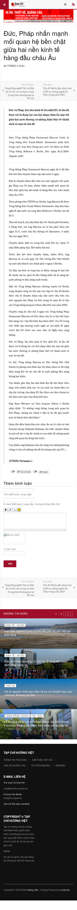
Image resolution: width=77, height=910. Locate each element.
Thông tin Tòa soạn (15, 759)
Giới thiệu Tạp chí (42, 759)
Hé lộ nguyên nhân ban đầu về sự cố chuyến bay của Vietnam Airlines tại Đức (38, 693)
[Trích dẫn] (15, 510)
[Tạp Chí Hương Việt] (18, 4)
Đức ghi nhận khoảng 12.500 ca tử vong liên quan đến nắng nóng (36, 663)
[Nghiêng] (10, 510)
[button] (65, 614)
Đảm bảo (60, 765)
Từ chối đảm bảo (40, 765)
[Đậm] (6, 510)
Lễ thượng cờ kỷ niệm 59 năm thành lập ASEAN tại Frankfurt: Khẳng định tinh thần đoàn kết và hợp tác (36, 723)
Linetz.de (65, 889)
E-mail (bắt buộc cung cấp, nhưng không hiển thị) (32, 504)
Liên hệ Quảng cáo (15, 765)
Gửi (10, 564)
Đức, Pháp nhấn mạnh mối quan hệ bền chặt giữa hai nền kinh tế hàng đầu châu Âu (36, 45)
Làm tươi (11, 549)
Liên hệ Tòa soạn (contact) (16, 803)
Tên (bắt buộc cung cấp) (18, 494)
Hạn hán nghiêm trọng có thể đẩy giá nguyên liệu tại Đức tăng (37, 633)
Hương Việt (32, 889)
